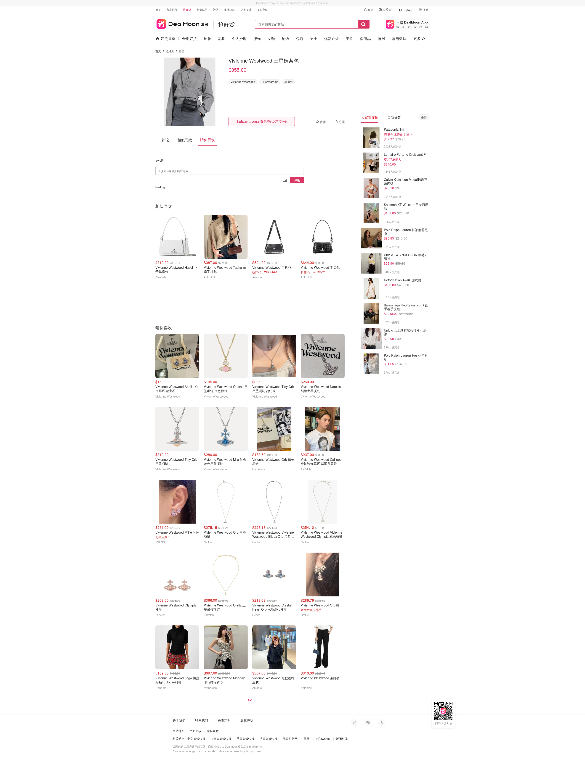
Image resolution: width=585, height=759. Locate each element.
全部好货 (189, 38)
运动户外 (331, 38)
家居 (381, 38)
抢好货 (187, 9)
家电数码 (399, 38)
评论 (297, 180)
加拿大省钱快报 (220, 738)
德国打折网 (290, 738)
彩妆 (221, 38)
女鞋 (271, 38)
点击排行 (171, 9)
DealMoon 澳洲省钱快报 (181, 23)
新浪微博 (354, 722)
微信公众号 (367, 722)
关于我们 (179, 720)
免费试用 (202, 9)
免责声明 (224, 720)
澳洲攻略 (229, 9)
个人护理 (239, 38)
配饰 (285, 38)
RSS (381, 722)
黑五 (307, 738)
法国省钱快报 (268, 738)
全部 (424, 117)
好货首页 (168, 38)
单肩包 (289, 82)
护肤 (207, 38)
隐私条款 (213, 731)
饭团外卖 (342, 738)
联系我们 (388, 9)
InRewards (323, 738)
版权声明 (246, 720)
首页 (158, 9)
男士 (313, 38)
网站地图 (178, 731)
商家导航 (262, 9)
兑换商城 (245, 9)
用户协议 (196, 731)
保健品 (365, 38)
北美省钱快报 (196, 738)
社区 (215, 9)
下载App (408, 10)
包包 (299, 38)
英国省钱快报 (245, 738)
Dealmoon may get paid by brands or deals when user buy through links (217, 751)
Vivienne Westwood (243, 82)
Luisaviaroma (269, 82)
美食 (349, 38)
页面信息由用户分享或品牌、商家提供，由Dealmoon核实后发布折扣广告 (217, 746)
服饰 (257, 38)
